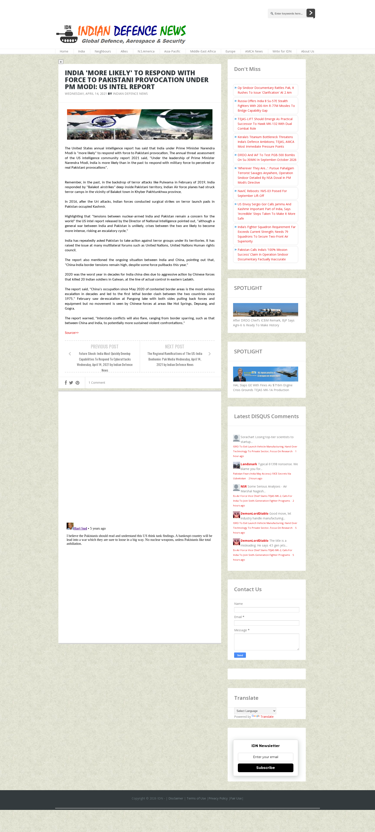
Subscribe (265, 768)
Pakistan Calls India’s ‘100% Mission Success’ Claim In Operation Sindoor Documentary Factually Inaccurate (263, 254)
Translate (267, 717)
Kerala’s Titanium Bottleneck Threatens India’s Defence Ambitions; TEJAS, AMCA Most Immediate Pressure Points (266, 141)
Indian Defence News (130, 93)
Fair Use (236, 798)
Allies (124, 51)
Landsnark (249, 464)
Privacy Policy (218, 798)
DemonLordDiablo (254, 513)
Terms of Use (196, 798)
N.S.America (146, 51)
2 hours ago (255, 478)
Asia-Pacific (172, 51)
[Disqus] (140, 458)
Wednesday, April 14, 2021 (86, 93)
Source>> (72, 333)
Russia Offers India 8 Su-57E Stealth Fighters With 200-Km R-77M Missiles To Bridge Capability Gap (266, 106)
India (81, 51)
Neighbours (103, 51)
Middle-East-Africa (203, 51)
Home (64, 51)
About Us (307, 51)
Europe (230, 51)
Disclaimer (175, 798)
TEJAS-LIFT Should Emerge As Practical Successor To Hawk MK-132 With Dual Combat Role (265, 124)
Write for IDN (282, 51)
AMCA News (254, 51)
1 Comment (97, 382)
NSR (244, 486)
